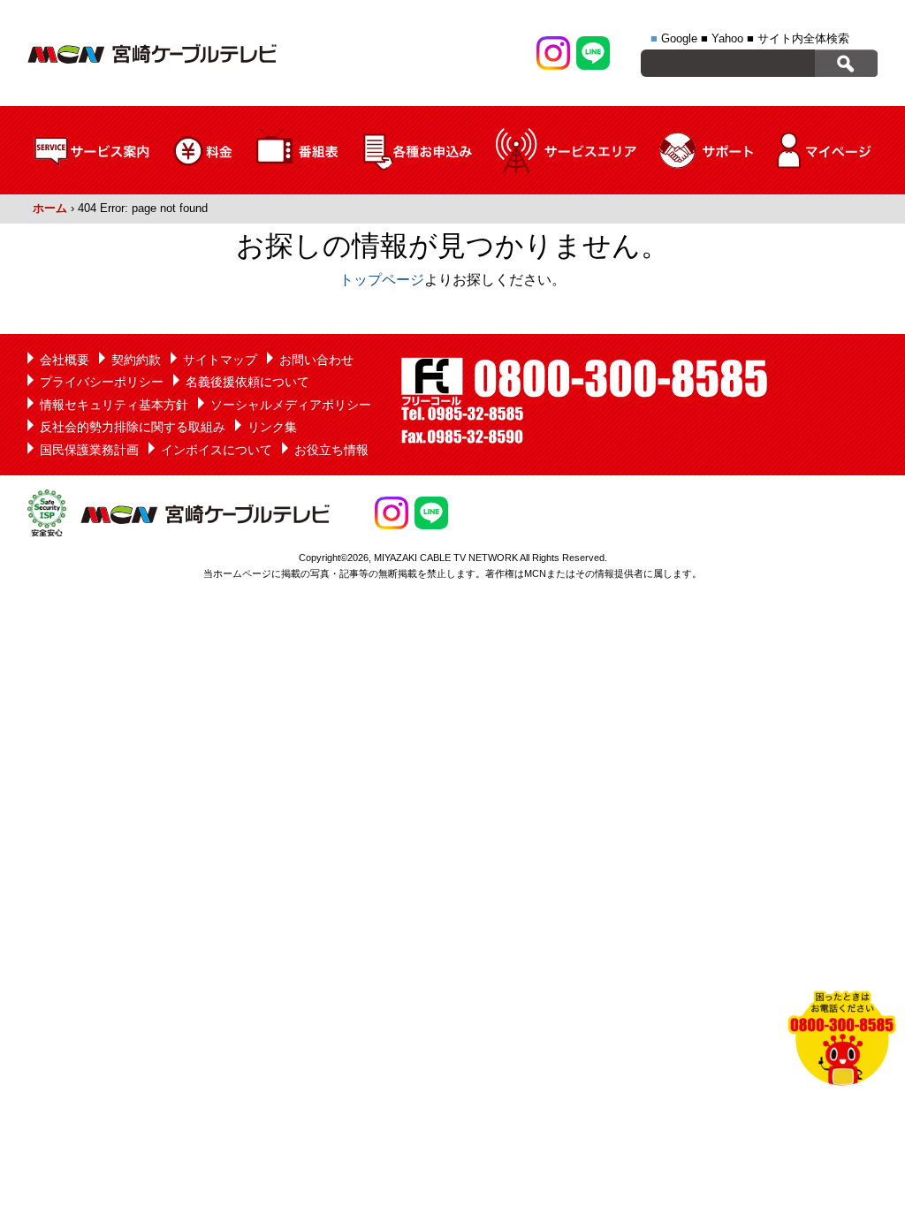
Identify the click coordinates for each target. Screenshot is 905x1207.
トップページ (381, 279)
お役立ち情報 (331, 450)
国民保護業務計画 (89, 450)
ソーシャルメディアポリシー (290, 405)
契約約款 (136, 360)
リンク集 (272, 427)
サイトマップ (220, 360)
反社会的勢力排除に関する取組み (132, 427)
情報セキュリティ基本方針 (114, 405)
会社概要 (64, 360)
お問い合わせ (316, 360)
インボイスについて (216, 450)
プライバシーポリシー (102, 382)
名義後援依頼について (247, 382)
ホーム (50, 208)
